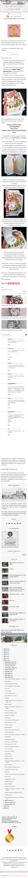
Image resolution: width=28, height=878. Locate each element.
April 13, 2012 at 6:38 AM (17, 363)
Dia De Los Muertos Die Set (9, 818)
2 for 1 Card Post (8, 749)
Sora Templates (11, 875)
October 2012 (9, 666)
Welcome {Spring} (9, 710)
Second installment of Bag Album (12, 686)
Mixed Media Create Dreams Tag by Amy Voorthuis (13, 318)
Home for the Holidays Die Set (10, 821)
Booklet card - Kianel (10, 715)
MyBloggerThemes (22, 875)
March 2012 (8, 800)
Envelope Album (8, 724)
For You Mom (8, 691)
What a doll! (7, 776)
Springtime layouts (9, 758)
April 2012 (8, 677)
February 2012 (9, 802)
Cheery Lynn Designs (14, 62)
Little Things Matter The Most (11, 746)
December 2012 (9, 662)
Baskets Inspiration (9, 781)
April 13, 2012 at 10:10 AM (17, 398)
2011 (5, 806)
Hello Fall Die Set (6, 820)
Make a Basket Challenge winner (12, 767)
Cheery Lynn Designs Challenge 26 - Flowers (15, 679)
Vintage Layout (8, 794)
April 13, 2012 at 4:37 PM (15, 412)
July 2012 (7, 671)
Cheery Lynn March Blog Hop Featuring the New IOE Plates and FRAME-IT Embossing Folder (17, 589)
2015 (5, 654)
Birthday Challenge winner (11, 712)
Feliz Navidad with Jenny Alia (8, 305)
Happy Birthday (8, 727)
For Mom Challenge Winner (11, 683)
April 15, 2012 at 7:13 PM (14, 429)
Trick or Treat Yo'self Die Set (9, 817)
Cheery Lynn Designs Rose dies (12, 729)
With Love (7, 688)
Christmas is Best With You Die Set (11, 822)
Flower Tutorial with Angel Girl (12, 720)
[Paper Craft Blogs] (9, 837)
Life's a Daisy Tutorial (14, 606)
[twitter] (9, 523)
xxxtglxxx (10, 348)
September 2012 (10, 668)
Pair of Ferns (14, 128)
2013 (5, 658)
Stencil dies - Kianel (9, 751)
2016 (5, 653)
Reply (9, 344)
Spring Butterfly (8, 764)
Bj (8, 429)
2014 (5, 656)
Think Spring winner (9, 739)
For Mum (7, 698)
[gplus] (12, 523)
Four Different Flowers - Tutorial (16, 594)
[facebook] (6, 523)
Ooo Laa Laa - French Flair (11, 741)
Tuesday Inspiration (9, 732)
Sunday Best (7, 681)
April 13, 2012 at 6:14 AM (17, 339)
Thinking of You (8, 756)
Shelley (10, 363)
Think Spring (8, 753)
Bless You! (11, 600)
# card (11, 16)
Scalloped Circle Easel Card (11, 769)
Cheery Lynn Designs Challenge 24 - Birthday (15, 734)
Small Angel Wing (14, 126)
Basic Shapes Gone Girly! (11, 744)
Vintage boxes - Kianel (10, 779)
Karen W (10, 339)
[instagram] (17, 523)
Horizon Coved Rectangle (14, 125)
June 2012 (8, 673)
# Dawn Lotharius (17, 16)
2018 (5, 649)
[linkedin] (15, 523)
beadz (9, 398)
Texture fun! (7, 717)
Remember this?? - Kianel (11, 695)
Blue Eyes (7, 771)
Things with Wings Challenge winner (13, 792)
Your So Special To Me (10, 693)
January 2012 (8, 804)
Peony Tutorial (8, 704)
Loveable (11, 569)
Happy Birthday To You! (10, 722)
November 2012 (9, 664)
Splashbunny (11, 411)
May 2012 (8, 675)
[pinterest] (20, 523)
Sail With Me (8, 736)
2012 (5, 660)
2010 (5, 808)
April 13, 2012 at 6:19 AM (19, 348)
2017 (5, 651)
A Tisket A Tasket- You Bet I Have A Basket (15, 774)
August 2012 (8, 669)
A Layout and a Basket (10, 786)
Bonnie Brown (11, 383)
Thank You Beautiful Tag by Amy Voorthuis (11, 330)
